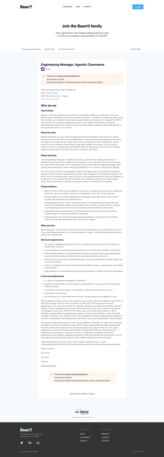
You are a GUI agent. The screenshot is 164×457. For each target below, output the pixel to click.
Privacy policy (76, 417)
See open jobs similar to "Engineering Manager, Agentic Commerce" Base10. (75, 82)
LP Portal (105, 441)
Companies (68, 7)
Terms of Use (138, 451)
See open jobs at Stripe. (55, 79)
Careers (83, 441)
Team (78, 7)
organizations (31, 49)
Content (87, 7)
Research (105, 434)
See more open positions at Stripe (82, 393)
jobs (49, 49)
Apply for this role (48, 366)
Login (137, 7)
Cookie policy (87, 417)
